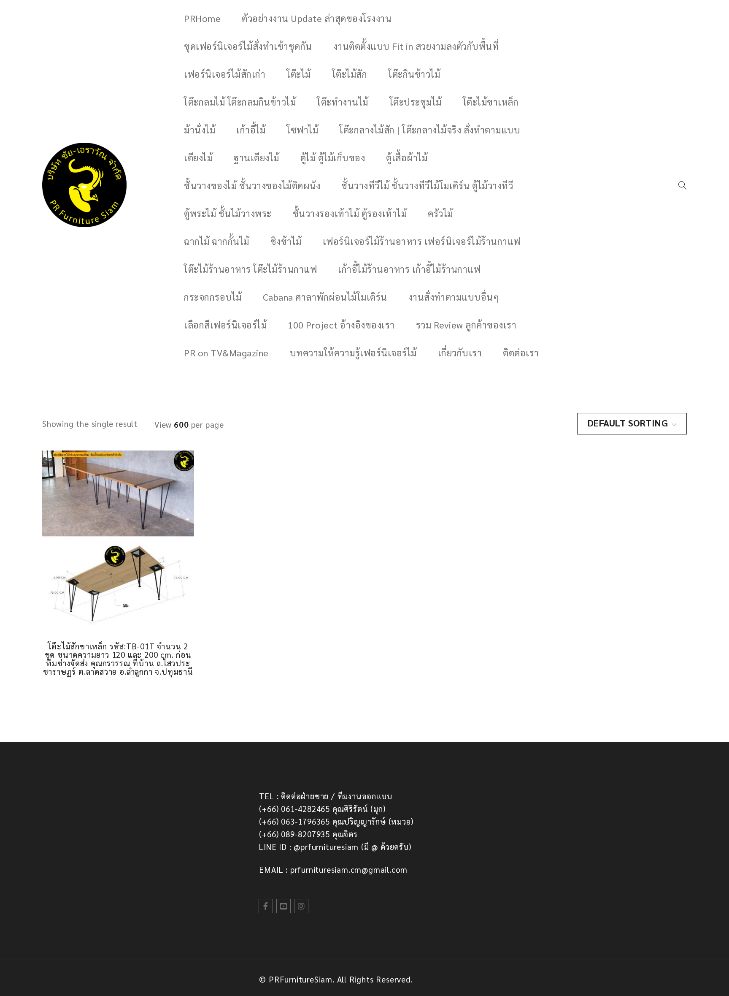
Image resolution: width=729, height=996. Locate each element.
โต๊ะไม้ (298, 74)
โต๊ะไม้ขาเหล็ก (491, 102)
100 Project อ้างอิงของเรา (341, 325)
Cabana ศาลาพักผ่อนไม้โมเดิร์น (325, 297)
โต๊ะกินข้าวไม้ (414, 74)
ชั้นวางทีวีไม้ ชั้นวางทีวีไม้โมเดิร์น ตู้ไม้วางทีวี (427, 185)
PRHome (202, 18)
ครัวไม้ (440, 213)
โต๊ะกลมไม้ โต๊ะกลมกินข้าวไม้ (240, 102)
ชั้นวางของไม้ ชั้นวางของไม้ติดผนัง (252, 185)
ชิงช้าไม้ (286, 241)
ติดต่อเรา (521, 352)
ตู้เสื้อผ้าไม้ (406, 157)
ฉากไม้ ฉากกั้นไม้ (216, 241)
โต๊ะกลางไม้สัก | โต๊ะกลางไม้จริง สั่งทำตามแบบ (429, 130)
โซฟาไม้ (302, 130)
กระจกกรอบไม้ (213, 297)
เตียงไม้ (198, 157)
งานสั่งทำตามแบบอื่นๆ (454, 297)
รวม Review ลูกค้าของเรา (466, 325)
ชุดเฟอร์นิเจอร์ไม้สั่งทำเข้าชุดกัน (248, 46)
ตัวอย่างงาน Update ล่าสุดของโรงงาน (317, 18)
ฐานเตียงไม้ (256, 157)
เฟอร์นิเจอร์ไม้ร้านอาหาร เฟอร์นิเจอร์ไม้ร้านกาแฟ (422, 241)
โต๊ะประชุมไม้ (415, 102)
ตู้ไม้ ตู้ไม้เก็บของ (332, 157)
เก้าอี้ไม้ (250, 130)
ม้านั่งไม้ (199, 130)
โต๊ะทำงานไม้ (342, 102)
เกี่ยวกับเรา (460, 352)
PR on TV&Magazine (226, 352)
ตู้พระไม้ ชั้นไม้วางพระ (228, 213)
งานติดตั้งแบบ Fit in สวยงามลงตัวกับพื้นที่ (416, 46)
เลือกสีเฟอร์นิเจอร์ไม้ (225, 325)
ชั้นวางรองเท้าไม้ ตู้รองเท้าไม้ (350, 213)
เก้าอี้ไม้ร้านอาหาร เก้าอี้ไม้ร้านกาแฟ (409, 269)
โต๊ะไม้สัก (349, 74)
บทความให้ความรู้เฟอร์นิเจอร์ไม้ (353, 352)
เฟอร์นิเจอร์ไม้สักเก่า (224, 74)
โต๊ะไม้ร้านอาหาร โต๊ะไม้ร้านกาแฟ (250, 269)
